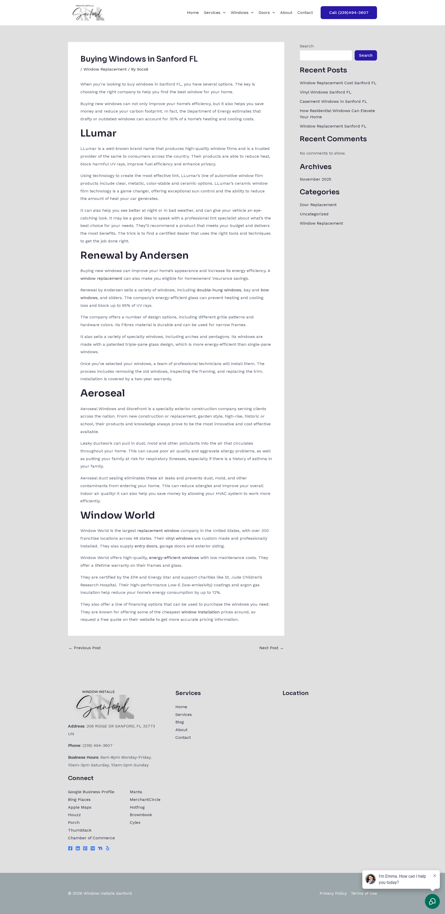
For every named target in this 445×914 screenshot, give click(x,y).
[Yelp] (107, 848)
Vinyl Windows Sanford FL (326, 92)
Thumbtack (79, 830)
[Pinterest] (85, 848)
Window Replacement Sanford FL (333, 126)
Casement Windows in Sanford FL (333, 101)
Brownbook (141, 814)
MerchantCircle (145, 799)
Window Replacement (105, 69)
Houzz (74, 814)
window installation (200, 612)
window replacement (101, 278)
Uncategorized (314, 213)
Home (193, 12)
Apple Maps (79, 807)
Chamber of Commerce (91, 837)
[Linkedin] (77, 848)
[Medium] (92, 848)
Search (307, 46)
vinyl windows (179, 538)
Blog (179, 722)
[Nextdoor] (100, 848)
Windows (240, 12)
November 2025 (315, 179)
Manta (136, 791)
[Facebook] (70, 848)
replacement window (158, 530)
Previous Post (85, 648)
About (286, 12)
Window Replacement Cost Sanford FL (338, 82)
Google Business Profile (91, 791)
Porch (74, 822)
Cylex (135, 822)
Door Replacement (318, 204)
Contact (305, 12)
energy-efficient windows (174, 557)
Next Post (271, 648)
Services (212, 12)
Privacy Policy (333, 893)
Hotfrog (137, 807)
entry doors (146, 546)
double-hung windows (219, 289)
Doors (264, 12)
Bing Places (79, 799)
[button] (223, 12)
